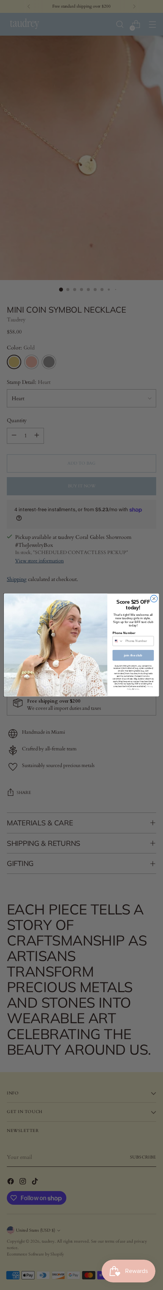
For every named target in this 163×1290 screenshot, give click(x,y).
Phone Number (124, 633)
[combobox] (118, 641)
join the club (133, 655)
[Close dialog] (153, 598)
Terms (136, 689)
